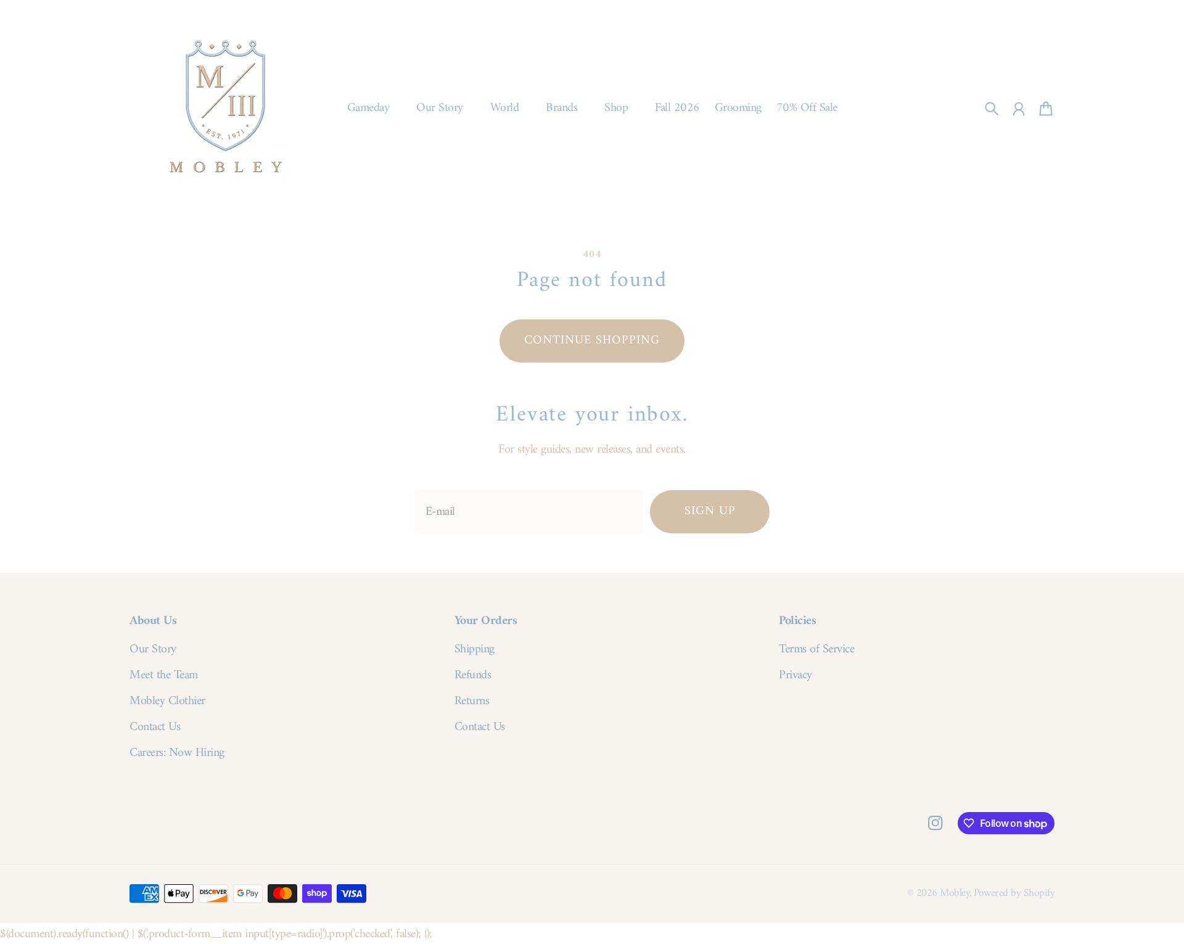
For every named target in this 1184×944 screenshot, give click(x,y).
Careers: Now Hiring (177, 753)
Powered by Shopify (1014, 893)
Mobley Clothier (167, 701)
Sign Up (710, 511)
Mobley (954, 893)
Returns (472, 701)
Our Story (153, 650)
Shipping (474, 650)
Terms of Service (816, 650)
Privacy (795, 676)
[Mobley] (226, 108)
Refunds (472, 676)
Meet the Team (164, 676)
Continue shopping (592, 340)
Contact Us (155, 727)
